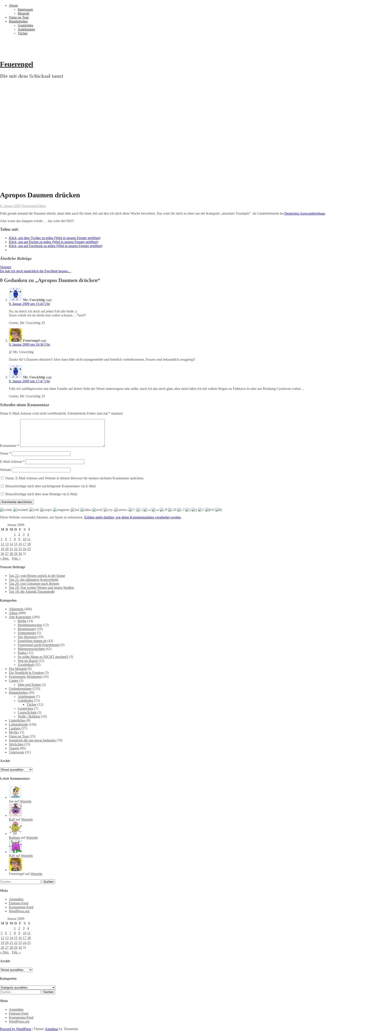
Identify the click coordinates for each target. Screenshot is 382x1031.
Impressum (25, 9)
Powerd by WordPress (15, 1029)
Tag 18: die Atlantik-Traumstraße (32, 591)
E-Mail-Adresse (12, 461)
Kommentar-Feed (21, 907)
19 (2, 549)
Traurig (14, 748)
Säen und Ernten (29, 684)
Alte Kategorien (20, 617)
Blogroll (23, 13)
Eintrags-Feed (18, 903)
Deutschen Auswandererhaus (304, 213)
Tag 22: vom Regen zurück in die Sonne (37, 575)
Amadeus (51, 1029)
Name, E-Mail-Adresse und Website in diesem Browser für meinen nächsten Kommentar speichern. (74, 478)
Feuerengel (16, 64)
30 (20, 554)
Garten (13, 680)
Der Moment (18, 669)
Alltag (41, 206)
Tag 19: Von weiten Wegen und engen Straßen (41, 587)
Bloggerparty (27, 629)
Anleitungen (26, 29)
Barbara (14, 837)
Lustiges (15, 728)
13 (7, 544)
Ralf (12, 819)
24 (24, 549)
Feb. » (16, 558)
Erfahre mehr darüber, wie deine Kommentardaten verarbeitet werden (132, 517)
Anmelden (16, 899)
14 (11, 544)
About (13, 5)
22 (15, 549)
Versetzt (5, 267)
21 (11, 549)
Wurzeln (25, 801)
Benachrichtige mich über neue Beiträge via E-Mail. (41, 494)
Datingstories (27, 633)
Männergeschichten (31, 649)
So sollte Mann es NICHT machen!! (43, 657)
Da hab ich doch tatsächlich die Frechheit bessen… (35, 271)
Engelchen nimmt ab (32, 641)
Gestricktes (25, 25)
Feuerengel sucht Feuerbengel (38, 645)
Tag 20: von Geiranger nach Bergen (34, 583)
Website (5, 470)
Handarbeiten (18, 21)
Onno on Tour (19, 17)
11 (29, 539)
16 (20, 544)
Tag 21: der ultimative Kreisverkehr (33, 579)
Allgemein (16, 609)
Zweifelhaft (26, 665)
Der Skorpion (27, 637)
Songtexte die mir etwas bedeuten (32, 740)
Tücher (23, 33)
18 (29, 544)
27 (7, 554)
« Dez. (4, 558)
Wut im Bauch (28, 661)
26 (2, 554)
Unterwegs (16, 752)
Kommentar (9, 446)
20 (7, 549)
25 (29, 549)
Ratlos (22, 653)
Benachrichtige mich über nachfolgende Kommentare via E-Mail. (50, 486)
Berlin (22, 621)
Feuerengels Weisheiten (25, 676)
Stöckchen (16, 744)
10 (24, 539)
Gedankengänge (20, 688)
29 (15, 554)
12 (2, 544)
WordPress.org (19, 911)
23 (20, 549)
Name (5, 453)
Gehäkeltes (25, 700)
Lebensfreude (18, 724)
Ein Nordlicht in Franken (26, 673)
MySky (14, 732)
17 (24, 544)
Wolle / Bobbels (29, 716)
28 (11, 554)
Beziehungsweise (30, 625)
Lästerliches (17, 720)
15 (15, 544)
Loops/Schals (27, 712)
